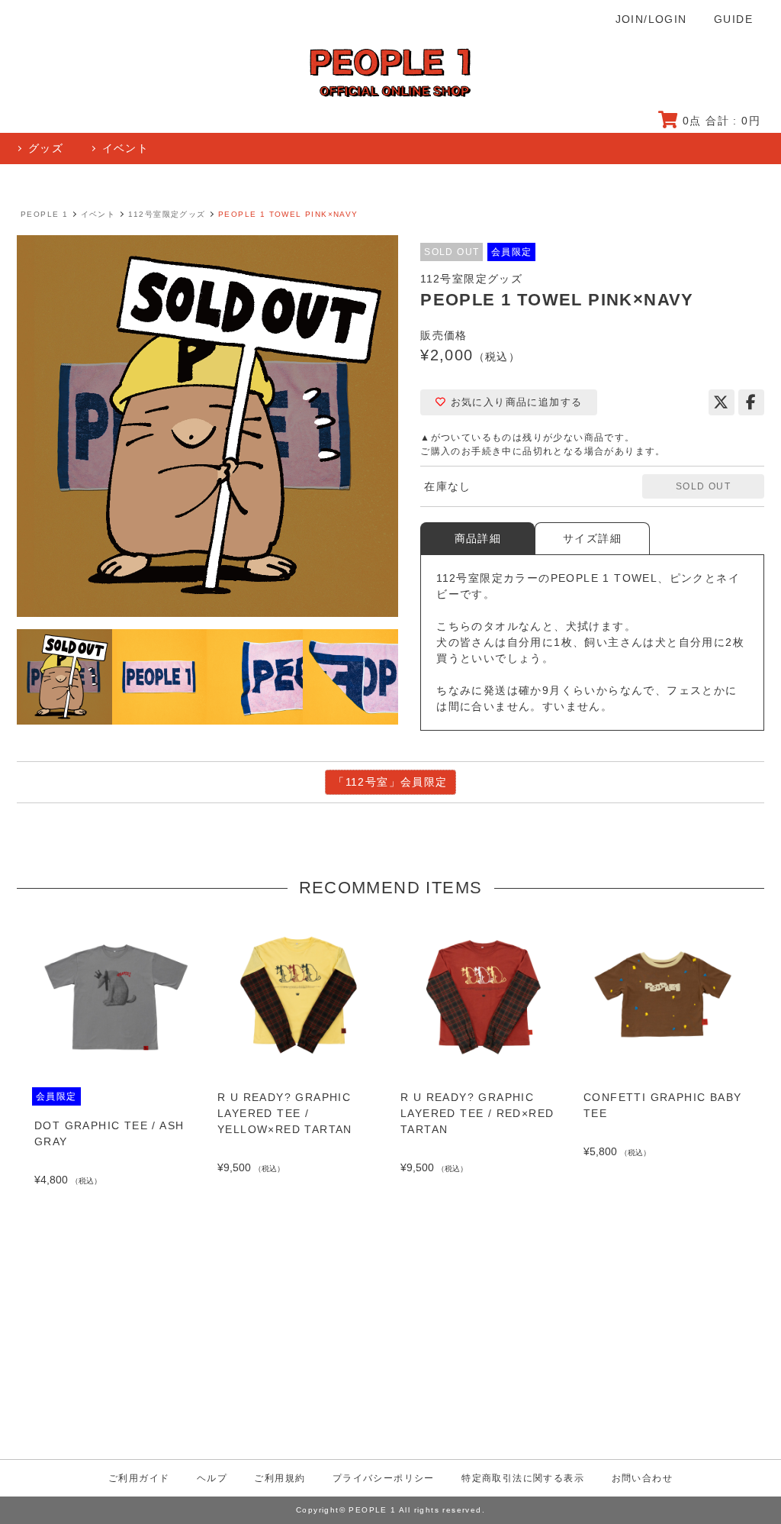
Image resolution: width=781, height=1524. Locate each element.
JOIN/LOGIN (651, 19)
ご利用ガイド (138, 1478)
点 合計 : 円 (721, 121)
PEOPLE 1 (44, 214)
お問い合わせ (642, 1478)
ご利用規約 (279, 1478)
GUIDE (733, 19)
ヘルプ (212, 1478)
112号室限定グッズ (167, 214)
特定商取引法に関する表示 (522, 1478)
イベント (98, 214)
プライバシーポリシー (384, 1478)
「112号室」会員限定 (390, 782)
